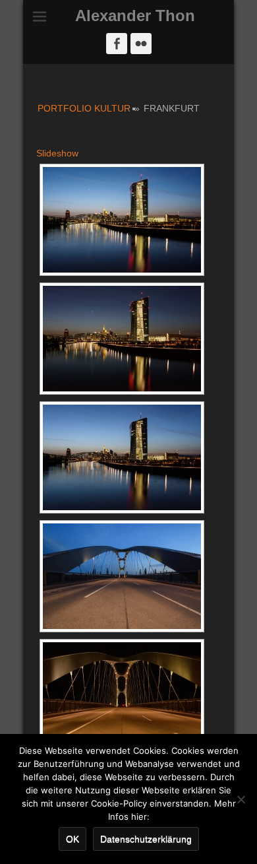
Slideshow (57, 153)
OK (72, 839)
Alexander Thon (135, 15)
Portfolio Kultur (84, 108)
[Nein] (240, 799)
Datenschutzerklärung (146, 839)
